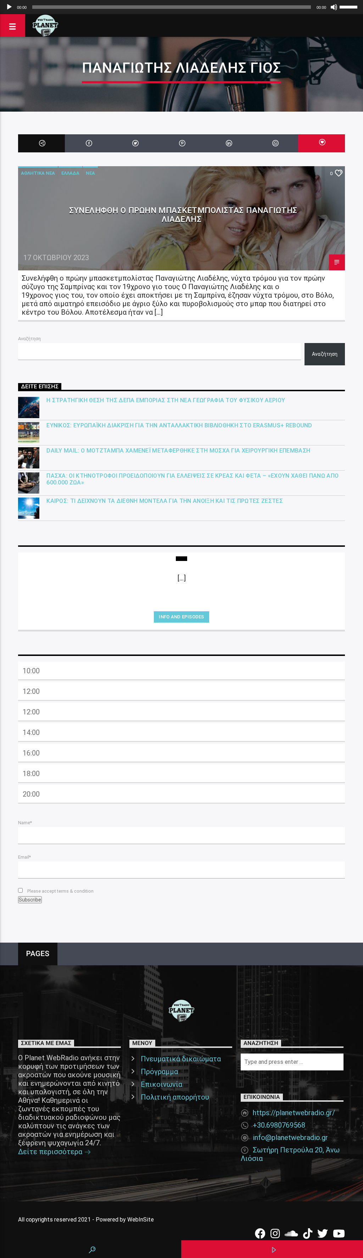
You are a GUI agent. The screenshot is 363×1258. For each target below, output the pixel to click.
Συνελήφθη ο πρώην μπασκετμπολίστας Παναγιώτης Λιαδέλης (183, 215)
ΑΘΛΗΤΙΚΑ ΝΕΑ (38, 173)
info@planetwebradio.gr (290, 1137)
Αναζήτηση (29, 338)
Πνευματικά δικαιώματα (181, 1059)
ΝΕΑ (90, 173)
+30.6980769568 (279, 1125)
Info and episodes (181, 616)
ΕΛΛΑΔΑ (70, 173)
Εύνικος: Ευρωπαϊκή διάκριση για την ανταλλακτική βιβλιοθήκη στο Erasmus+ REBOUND (179, 425)
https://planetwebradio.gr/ (294, 1112)
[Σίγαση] (333, 7)
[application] (181, 7)
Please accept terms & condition (60, 891)
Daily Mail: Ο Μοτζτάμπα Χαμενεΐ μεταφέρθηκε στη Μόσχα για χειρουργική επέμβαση (178, 450)
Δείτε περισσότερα (51, 1151)
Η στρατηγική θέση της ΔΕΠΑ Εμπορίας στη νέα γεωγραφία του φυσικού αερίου (165, 400)
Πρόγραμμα (159, 1071)
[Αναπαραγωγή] (9, 7)
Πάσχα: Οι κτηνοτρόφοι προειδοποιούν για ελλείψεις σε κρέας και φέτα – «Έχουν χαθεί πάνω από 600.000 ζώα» (192, 479)
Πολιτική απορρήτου (175, 1097)
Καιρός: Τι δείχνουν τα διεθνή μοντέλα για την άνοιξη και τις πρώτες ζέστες (164, 501)
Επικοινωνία (161, 1084)
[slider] (349, 6)
